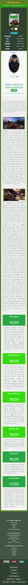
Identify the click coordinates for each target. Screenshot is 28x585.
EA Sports (14, 548)
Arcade (18, 46)
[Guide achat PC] (14, 561)
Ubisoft (14, 551)
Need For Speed (20, 38)
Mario (14, 526)
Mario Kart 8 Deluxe (14, 542)
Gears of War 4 (14, 537)
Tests (8, 84)
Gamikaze (14, 567)
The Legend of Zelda (14, 529)
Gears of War (14, 522)
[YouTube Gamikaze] (14, 514)
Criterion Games (20, 43)
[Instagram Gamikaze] (20, 514)
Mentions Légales (14, 579)
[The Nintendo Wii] (7, 561)
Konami (14, 553)
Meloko (14, 53)
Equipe (14, 570)
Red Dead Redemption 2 (14, 535)
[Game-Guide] (21, 561)
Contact (14, 573)
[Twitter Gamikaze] (10, 514)
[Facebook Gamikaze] (7, 514)
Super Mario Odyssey (14, 538)
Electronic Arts (20, 41)
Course (22, 46)
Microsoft (14, 549)
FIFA (14, 527)
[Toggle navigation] (3, 2)
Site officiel (14, 33)
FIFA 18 (14, 540)
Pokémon (14, 524)
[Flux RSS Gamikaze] (17, 514)
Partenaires (14, 576)
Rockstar (14, 554)
